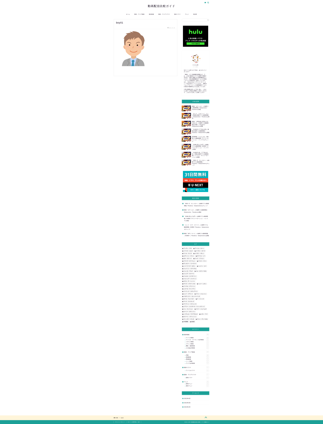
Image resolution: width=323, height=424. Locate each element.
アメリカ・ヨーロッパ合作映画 (197, 339)
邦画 (197, 355)
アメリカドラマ (197, 370)
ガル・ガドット (187, 258)
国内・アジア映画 (139, 14)
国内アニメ (197, 383)
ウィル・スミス (187, 253)
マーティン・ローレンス (189, 304)
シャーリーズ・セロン (189, 266)
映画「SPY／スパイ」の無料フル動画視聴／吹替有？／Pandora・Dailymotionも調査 (196, 234)
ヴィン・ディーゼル (202, 319)
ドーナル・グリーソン (189, 286)
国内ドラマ (197, 377)
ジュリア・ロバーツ (188, 273)
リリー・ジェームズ (201, 309)
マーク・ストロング (188, 301)
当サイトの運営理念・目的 (134, 421)
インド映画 (197, 361)
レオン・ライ (204, 314)
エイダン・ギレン (199, 253)
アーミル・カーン (199, 248)
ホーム (128, 14)
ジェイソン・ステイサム (189, 268)
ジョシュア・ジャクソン (189, 278)
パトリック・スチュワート (190, 291)
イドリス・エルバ (188, 251)
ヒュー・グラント (188, 293)
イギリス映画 (197, 341)
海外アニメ (197, 386)
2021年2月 (187, 407)
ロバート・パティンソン (189, 316)
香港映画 (197, 359)
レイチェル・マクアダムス (190, 314)
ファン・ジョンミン (201, 293)
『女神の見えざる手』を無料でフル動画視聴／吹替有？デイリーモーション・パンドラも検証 (196, 218)
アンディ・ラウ (187, 248)
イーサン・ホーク (200, 251)
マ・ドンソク (200, 299)
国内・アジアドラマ (164, 14)
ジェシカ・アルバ (188, 271)
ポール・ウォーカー (188, 299)
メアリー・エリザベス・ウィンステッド (194, 306)
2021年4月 (187, 398)
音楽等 (195, 14)
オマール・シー (201, 256)
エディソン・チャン (188, 256)
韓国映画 (197, 357)
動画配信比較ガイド (161, 6)
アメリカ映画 (197, 337)
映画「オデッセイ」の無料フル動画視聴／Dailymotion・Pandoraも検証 (196, 211)
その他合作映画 (197, 348)
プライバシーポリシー (120, 421)
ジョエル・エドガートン (189, 276)
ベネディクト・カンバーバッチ (191, 296)
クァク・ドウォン (199, 258)
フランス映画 (197, 344)
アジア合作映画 (197, 363)
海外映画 (151, 14)
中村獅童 (185, 321)
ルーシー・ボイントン (189, 311)
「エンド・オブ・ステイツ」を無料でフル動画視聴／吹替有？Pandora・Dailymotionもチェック (196, 227)
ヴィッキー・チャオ (188, 319)
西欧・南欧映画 (197, 346)
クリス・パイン (202, 261)
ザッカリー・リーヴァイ (189, 263)
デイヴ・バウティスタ (189, 283)
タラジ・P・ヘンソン (189, 281)
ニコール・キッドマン (189, 288)
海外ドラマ (177, 14)
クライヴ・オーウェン (189, 261)
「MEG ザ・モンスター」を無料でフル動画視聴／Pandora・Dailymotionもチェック (196, 204)
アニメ (187, 14)
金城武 (193, 321)
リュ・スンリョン (188, 309)
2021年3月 (187, 402)
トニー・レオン (202, 283)
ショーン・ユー (202, 266)
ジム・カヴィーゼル (201, 271)
